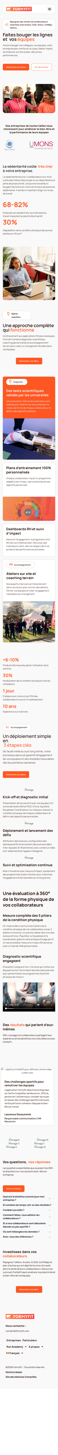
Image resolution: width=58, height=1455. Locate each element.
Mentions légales (14, 1365)
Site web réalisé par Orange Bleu (21, 1370)
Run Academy (14, 1340)
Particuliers (30, 1334)
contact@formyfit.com (17, 1324)
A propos (34, 1340)
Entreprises (13, 1334)
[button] (49, 9)
